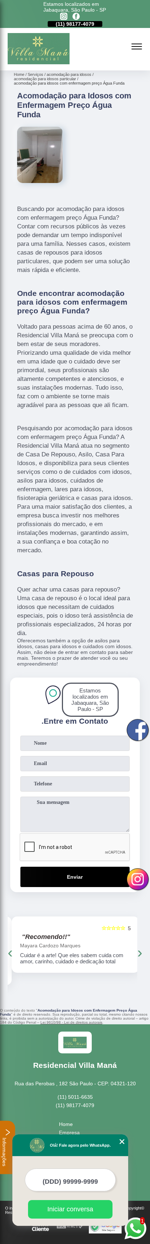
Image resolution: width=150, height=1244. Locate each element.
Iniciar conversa (70, 1209)
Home (66, 1124)
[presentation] (10, 952)
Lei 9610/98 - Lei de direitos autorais (71, 1022)
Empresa (69, 1132)
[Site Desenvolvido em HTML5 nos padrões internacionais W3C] (69, 1226)
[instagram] (63, 17)
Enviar (75, 877)
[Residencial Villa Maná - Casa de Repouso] (39, 62)
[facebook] (76, 17)
